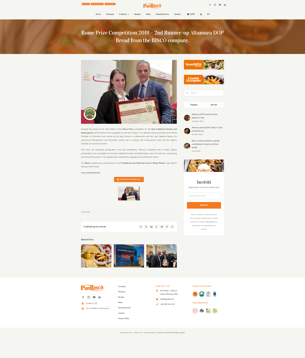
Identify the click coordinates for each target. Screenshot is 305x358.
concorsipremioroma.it (90, 172)
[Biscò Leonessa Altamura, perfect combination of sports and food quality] (187, 144)
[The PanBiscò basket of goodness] (96, 256)
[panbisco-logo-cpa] (195, 309)
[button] (201, 14)
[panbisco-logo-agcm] (208, 292)
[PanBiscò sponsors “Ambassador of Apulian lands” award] (161, 256)
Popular (194, 104)
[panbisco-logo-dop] (195, 292)
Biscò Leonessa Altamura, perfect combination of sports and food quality (206, 144)
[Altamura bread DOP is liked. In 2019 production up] (187, 129)
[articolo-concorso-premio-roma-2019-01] (129, 188)
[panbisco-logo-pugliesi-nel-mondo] (214, 309)
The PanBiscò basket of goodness (96, 252)
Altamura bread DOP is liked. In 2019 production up (207, 129)
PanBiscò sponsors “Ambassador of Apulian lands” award (161, 251)
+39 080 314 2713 (167, 304)
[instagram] (215, 5)
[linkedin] (225, 5)
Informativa (209, 222)
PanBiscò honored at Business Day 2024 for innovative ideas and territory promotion (129, 250)
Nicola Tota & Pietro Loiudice (175, 332)
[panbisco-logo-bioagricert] (201, 292)
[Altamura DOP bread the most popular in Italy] (187, 116)
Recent (214, 104)
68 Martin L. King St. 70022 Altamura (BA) (169, 292)
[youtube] (220, 5)
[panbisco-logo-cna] (201, 309)
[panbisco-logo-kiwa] (214, 292)
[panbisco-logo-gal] (208, 309)
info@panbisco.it (167, 299)
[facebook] (210, 5)
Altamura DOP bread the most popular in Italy (204, 116)
